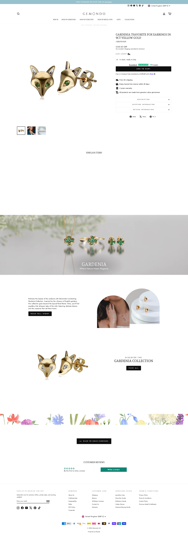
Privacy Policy (143, 495)
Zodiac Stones (120, 504)
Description (143, 99)
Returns (94, 498)
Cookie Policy (143, 501)
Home (82, 25)
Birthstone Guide (121, 501)
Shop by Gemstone (68, 19)
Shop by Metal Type (105, 19)
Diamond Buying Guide (123, 507)
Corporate (72, 510)
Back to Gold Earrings (95, 441)
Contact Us (95, 504)
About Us (71, 495)
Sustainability (73, 501)
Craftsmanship (73, 498)
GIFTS (119, 19)
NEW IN (55, 19)
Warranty (95, 507)
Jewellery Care (120, 495)
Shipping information (143, 104)
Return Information (143, 110)
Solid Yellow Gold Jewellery (100, 25)
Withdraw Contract (98, 501)
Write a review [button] (114, 469)
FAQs (70, 504)
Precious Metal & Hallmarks (147, 504)
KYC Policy (72, 507)
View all (134, 368)
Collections (130, 19)
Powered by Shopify (94, 532)
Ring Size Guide (121, 498)
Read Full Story (40, 314)
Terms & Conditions (145, 498)
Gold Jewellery (88, 25)
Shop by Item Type (87, 19)
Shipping (127, 49)
